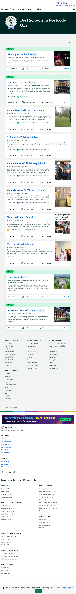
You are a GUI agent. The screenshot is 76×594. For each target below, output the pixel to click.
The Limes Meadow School (38, 253)
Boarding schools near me (47, 505)
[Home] (6, 407)
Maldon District (54, 365)
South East (8, 363)
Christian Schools (6, 545)
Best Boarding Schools (8, 517)
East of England (10, 357)
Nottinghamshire (32, 346)
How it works (5, 444)
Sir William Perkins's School (38, 317)
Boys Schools (5, 571)
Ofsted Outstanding (7, 554)
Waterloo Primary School (38, 226)
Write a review (47, 69)
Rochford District (54, 368)
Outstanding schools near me (48, 508)
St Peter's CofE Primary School (38, 146)
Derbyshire (30, 357)
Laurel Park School (38, 90)
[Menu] (3, 3)
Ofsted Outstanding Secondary (10, 559)
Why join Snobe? (6, 439)
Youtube (10, 472)
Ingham (7, 374)
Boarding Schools (44, 525)
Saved (73, 9)
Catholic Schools (6, 542)
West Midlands (10, 354)
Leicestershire (31, 352)
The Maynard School (38, 59)
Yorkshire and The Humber (14, 349)
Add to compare (29, 69)
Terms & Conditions (6, 582)
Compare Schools (6, 489)
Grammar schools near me (47, 494)
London (7, 365)
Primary (12, 9)
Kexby (7, 382)
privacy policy (68, 588)
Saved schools (5, 492)
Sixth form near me (45, 511)
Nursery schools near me (46, 500)
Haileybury (38, 284)
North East (8, 343)
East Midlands (9, 352)
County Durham (32, 368)
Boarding (38, 9)
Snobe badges (5, 450)
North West (9, 346)
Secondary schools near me (47, 492)
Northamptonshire (33, 343)
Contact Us (4, 464)
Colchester (52, 357)
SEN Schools (43, 528)
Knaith (7, 387)
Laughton (8, 390)
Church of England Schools (9, 537)
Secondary (21, 9)
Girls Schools (5, 568)
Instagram (14, 472)
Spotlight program (6, 447)
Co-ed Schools (5, 573)
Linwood (8, 398)
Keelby (7, 376)
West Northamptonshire (57, 346)
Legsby (7, 396)
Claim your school (6, 442)
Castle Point (53, 352)
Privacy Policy (17, 582)
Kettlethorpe (9, 379)
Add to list (13, 69)
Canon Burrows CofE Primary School (38, 199)
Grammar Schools (44, 522)
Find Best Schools (6, 497)
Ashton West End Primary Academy (38, 119)
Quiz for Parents (6, 494)
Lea (6, 393)
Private (29, 9)
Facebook (2, 472)
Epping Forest (53, 360)
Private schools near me (46, 497)
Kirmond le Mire (10, 385)
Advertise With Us (6, 467)
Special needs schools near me (48, 503)
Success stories (5, 453)
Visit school (64, 69)
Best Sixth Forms (6, 520)
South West (9, 360)
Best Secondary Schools (8, 511)
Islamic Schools (5, 539)
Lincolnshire (31, 354)
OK (38, 591)
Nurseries (4, 9)
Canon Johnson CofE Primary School (38, 172)
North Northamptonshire (57, 343)
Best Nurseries (5, 506)
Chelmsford (53, 354)
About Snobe (5, 461)
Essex (29, 349)
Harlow (51, 363)
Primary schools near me (46, 489)
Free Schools (43, 520)
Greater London (32, 365)
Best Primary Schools (7, 509)
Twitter (6, 472)
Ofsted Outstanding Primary (9, 556)
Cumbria (30, 360)
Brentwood (53, 349)
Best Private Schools (7, 514)
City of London (32, 363)
